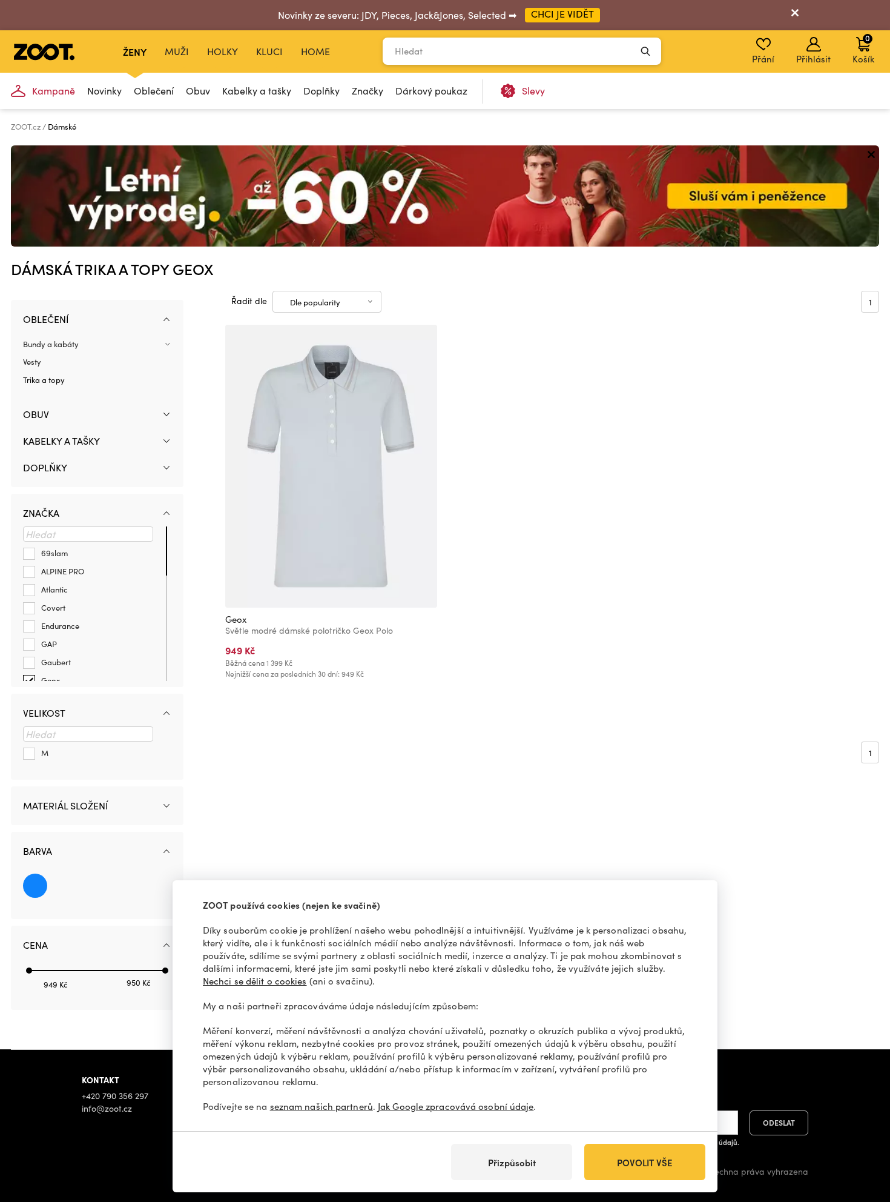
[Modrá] (35, 886)
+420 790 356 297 (115, 1095)
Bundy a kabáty (51, 344)
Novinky (104, 90)
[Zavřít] (795, 15)
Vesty (32, 361)
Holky (222, 51)
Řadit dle (249, 301)
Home (315, 51)
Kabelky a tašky (256, 90)
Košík (863, 48)
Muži (177, 51)
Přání (763, 59)
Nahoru (860, 1129)
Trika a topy (44, 379)
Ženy (135, 51)
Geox (235, 619)
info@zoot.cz (107, 1108)
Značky (367, 90)
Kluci (269, 51)
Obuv (198, 90)
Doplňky (321, 90)
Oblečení (154, 90)
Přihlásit (813, 59)
